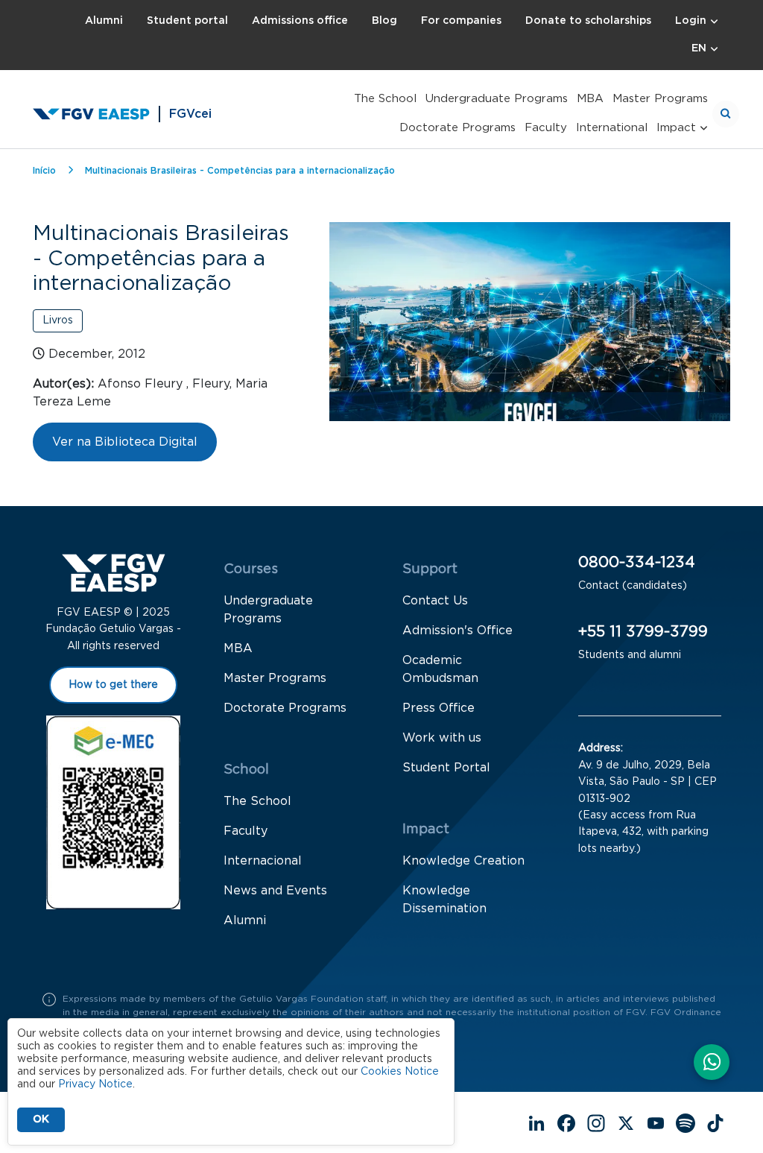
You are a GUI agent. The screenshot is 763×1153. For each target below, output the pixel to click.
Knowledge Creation (463, 861)
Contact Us (435, 601)
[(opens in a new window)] (712, 1064)
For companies (461, 21)
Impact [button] (676, 127)
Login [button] (690, 21)
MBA (590, 98)
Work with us (441, 738)
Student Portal (446, 768)
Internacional (263, 861)
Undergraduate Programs (496, 98)
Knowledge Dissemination (444, 899)
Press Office (438, 708)
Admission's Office (457, 630)
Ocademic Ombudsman (440, 669)
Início (44, 170)
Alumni (104, 21)
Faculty (546, 127)
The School (385, 98)
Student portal (187, 21)
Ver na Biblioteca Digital (124, 442)
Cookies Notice (400, 1072)
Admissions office (300, 21)
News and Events (275, 891)
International (612, 127)
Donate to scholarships (588, 21)
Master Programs (660, 98)
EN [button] (698, 48)
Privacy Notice (95, 1084)
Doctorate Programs (457, 127)
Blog (384, 21)
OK (41, 1119)
